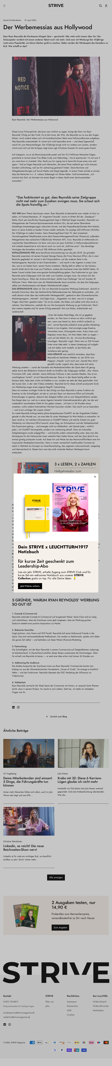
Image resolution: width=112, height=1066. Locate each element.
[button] (95, 477)
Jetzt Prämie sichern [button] (30, 586)
